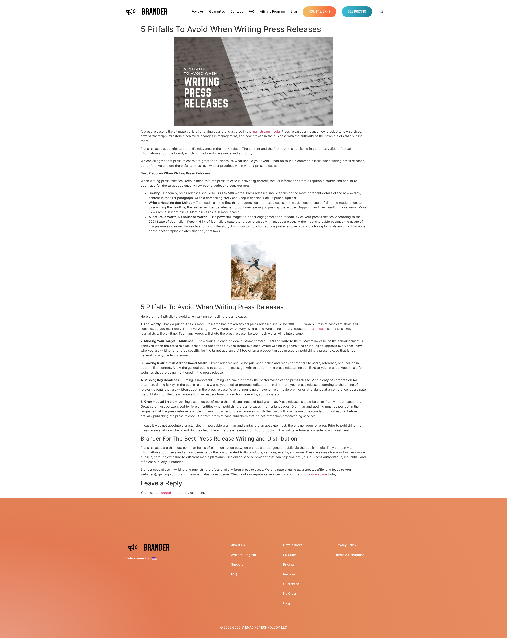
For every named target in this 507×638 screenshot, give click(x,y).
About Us (238, 545)
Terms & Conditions (349, 555)
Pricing (288, 564)
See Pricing (357, 11)
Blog (293, 11)
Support (237, 564)
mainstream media (266, 131)
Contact (237, 11)
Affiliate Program (272, 11)
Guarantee (217, 11)
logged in (167, 493)
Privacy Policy (345, 545)
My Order (289, 593)
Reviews (197, 11)
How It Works (319, 11)
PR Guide (290, 555)
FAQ (251, 11)
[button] (381, 11)
